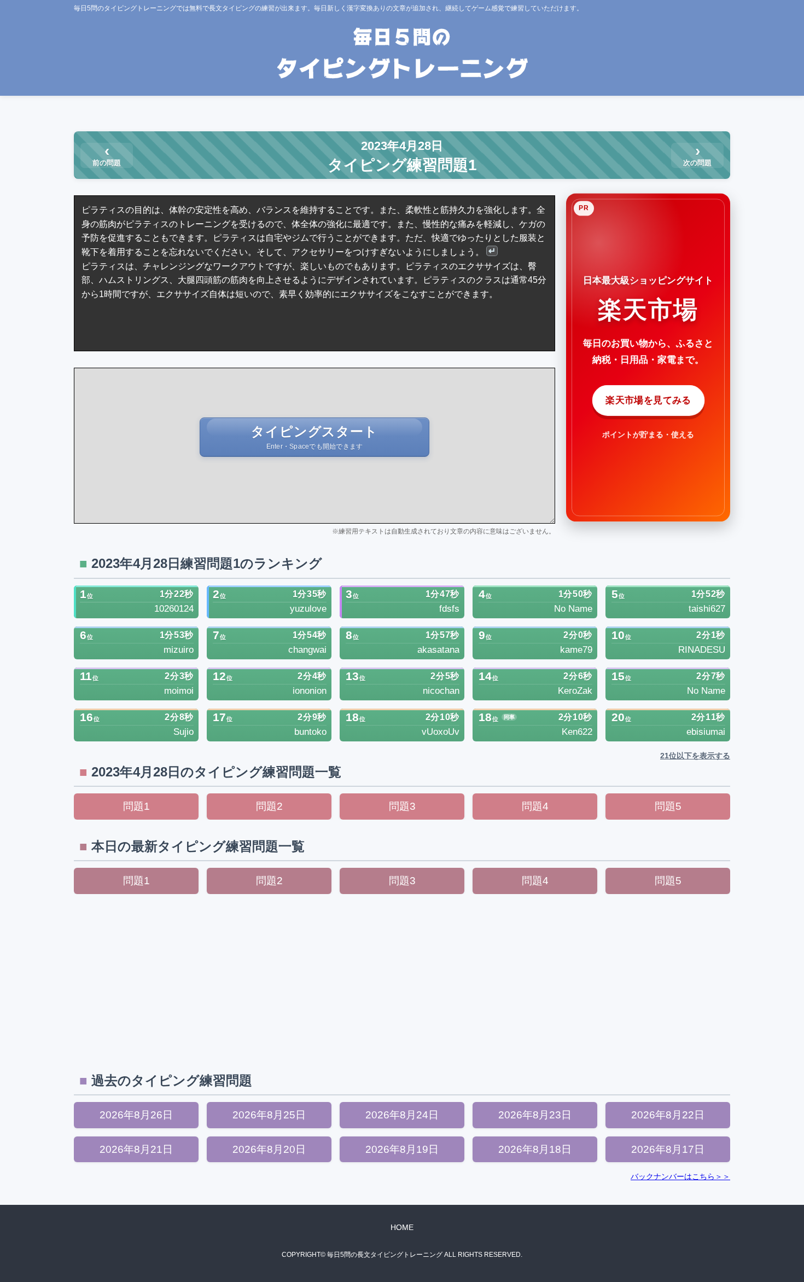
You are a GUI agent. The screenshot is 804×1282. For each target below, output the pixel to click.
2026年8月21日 (136, 1149)
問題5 (668, 806)
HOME (402, 1227)
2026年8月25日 (269, 1115)
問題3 (402, 806)
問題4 (535, 806)
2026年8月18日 (535, 1149)
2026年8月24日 (402, 1115)
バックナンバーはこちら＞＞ (680, 1176)
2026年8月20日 (269, 1149)
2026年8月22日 (667, 1115)
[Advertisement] (402, 981)
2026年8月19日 (402, 1149)
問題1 (136, 806)
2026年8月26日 (136, 1115)
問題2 (269, 806)
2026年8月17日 (667, 1149)
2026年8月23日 (535, 1115)
